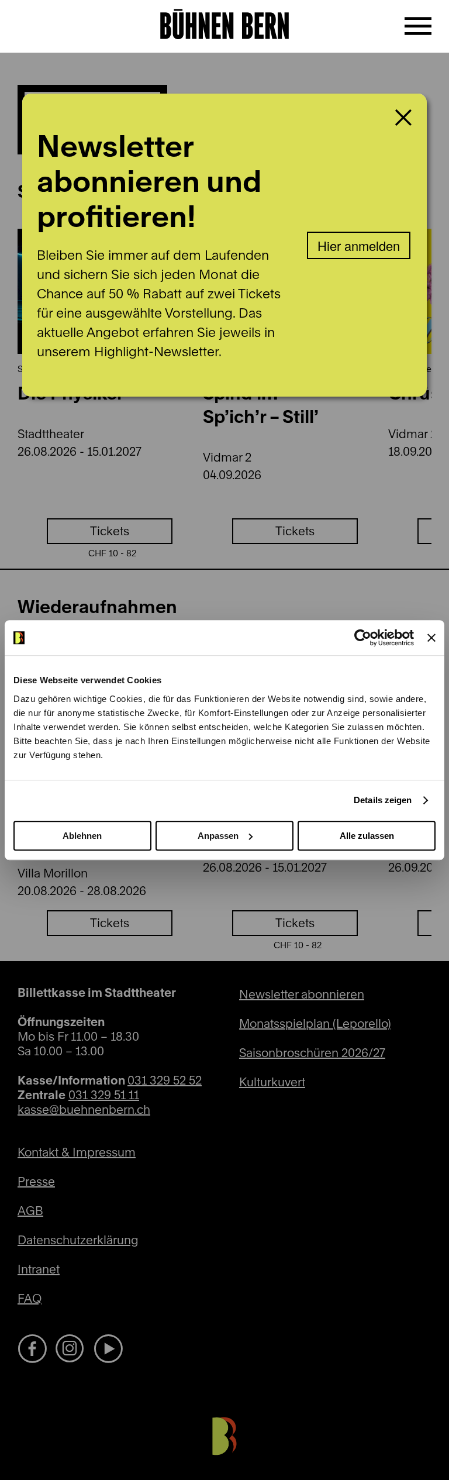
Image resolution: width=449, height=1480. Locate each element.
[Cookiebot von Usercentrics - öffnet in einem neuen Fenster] (363, 637)
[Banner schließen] (431, 638)
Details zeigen (383, 800)
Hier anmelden (358, 245)
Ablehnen (82, 836)
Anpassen (218, 836)
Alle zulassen (367, 836)
